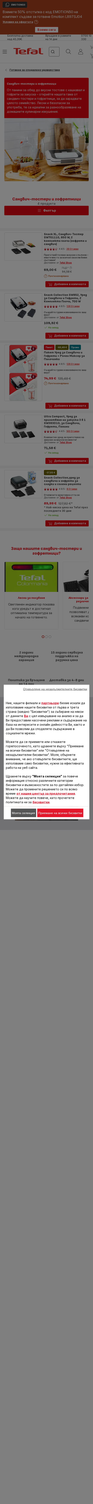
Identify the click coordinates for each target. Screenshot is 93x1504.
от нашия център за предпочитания (45, 793)
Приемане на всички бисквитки (60, 813)
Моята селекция (23, 813)
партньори (50, 703)
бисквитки (41, 802)
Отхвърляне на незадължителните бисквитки (55, 689)
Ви (26, 716)
